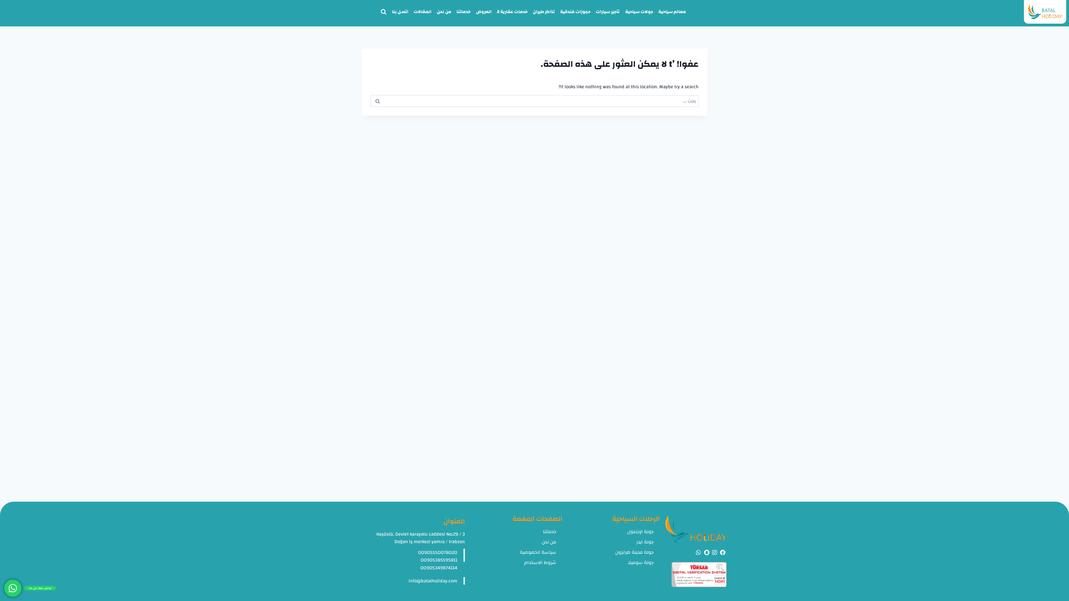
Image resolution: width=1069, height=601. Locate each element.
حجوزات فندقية (575, 12)
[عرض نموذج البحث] (384, 12)
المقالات (422, 12)
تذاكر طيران (544, 12)
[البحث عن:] (534, 101)
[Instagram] (715, 552)
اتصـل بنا (400, 12)
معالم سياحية (672, 12)
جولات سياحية (639, 12)
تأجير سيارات (608, 12)
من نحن (444, 12)
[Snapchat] (706, 552)
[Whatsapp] (698, 552)
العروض (484, 12)
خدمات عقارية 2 (512, 12)
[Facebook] (723, 552)
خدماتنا (463, 12)
